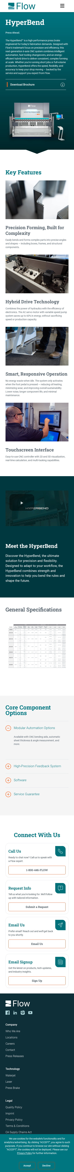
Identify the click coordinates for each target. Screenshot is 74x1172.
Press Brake (13, 1088)
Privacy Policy (14, 1119)
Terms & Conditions (17, 1126)
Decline (46, 1165)
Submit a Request (37, 907)
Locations (11, 1037)
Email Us (37, 944)
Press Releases (15, 1056)
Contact (10, 1050)
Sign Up (37, 980)
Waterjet (10, 1075)
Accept (27, 1165)
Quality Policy (14, 1107)
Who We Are (13, 1031)
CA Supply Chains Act (19, 1132)
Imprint (10, 1113)
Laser (9, 1081)
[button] (37, 728)
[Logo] (37, 1004)
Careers (10, 1043)
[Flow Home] (21, 6)
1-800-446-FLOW (37, 870)
